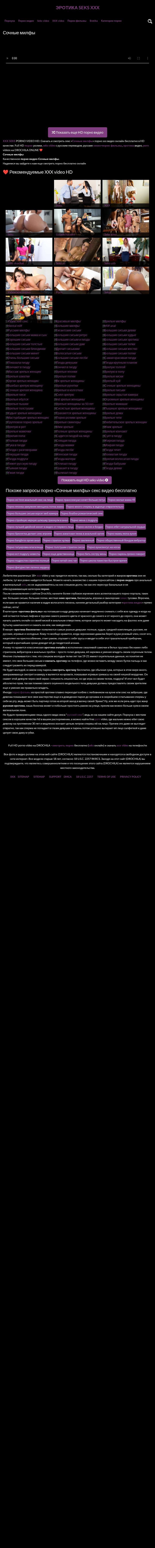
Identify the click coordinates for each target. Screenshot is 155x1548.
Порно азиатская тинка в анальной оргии (79, 533)
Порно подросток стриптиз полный (28, 560)
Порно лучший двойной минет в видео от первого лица (40, 526)
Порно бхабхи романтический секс (81, 513)
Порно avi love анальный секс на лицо (30, 499)
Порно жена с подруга (84, 520)
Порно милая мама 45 (121, 499)
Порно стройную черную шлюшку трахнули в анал (37, 520)
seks (24, 584)
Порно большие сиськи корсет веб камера (32, 513)
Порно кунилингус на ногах (103, 547)
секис (123, 598)
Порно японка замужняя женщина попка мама (35, 506)
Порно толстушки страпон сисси (65, 547)
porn (97, 719)
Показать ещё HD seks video (83, 480)
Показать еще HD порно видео (79, 132)
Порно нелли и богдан (89, 526)
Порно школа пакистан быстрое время (103, 560)
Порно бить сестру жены (91, 553)
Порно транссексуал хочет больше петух (80, 499)
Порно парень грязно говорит (127, 553)
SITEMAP (23, 776)
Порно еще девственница (58, 553)
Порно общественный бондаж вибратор (121, 540)
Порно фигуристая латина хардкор (28, 567)
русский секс (75, 714)
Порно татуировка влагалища (25, 547)
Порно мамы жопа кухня (121, 533)
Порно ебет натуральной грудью (125, 526)
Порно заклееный (83, 540)
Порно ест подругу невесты (23, 553)
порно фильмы (21, 692)
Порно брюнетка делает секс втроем (29, 533)
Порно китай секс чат (64, 560)
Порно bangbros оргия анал (23, 540)
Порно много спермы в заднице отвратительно (95, 506)
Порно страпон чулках (56, 540)
